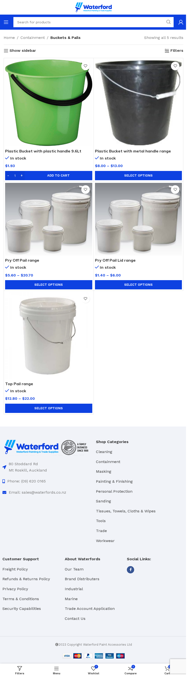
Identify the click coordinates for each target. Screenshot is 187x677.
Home (9, 37)
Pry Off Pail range (22, 260)
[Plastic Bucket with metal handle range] (138, 102)
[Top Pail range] (48, 335)
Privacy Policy (15, 589)
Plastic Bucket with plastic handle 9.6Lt (43, 151)
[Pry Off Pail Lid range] (138, 219)
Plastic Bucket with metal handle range (133, 151)
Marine (71, 599)
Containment (32, 37)
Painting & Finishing (114, 481)
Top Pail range (19, 383)
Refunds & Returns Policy (26, 579)
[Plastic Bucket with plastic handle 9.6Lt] (48, 102)
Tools (101, 520)
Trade (101, 530)
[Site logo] (93, 7)
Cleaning (104, 451)
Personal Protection (114, 491)
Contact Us (75, 618)
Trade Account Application (90, 608)
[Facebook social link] (130, 569)
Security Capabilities (21, 608)
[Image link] (46, 447)
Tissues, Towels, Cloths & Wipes (126, 511)
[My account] (181, 22)
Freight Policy (15, 569)
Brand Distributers (82, 579)
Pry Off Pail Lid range (115, 260)
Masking (103, 471)
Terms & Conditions (20, 599)
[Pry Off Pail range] (48, 219)
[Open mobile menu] (6, 22)
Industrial (74, 589)
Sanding (103, 501)
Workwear (105, 540)
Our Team (74, 569)
